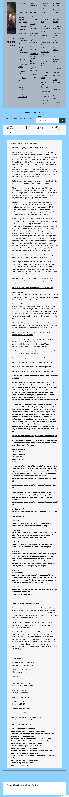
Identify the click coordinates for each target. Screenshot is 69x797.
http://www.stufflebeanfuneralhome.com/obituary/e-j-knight (33, 371)
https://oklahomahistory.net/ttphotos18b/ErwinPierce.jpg (32, 288)
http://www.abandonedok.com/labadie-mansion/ (29, 346)
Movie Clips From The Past (45, 54)
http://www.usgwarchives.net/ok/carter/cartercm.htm (31, 738)
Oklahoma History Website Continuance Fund (23, 38)
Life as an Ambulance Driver (57, 59)
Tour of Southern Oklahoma (33, 26)
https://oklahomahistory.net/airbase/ (24, 760)
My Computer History (56, 19)
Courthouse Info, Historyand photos (45, 94)
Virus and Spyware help (44, 5)
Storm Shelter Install (20, 87)
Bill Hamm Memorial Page (44, 75)
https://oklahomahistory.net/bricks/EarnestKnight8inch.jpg (33, 367)
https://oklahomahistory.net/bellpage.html (38, 733)
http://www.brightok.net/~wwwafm (24, 748)
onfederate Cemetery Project (45, 44)
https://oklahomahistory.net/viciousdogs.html (28, 731)
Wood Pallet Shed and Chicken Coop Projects (34, 58)
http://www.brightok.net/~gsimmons (24, 753)
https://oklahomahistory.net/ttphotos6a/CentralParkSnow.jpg (35, 399)
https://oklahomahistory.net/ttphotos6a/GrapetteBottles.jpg (34, 436)
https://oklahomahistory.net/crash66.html (26, 743)
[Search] (62, 120)
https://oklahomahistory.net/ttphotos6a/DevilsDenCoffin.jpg (34, 511)
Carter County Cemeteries (45, 84)
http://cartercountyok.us (19, 765)
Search (38, 117)
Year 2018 (35, 785)
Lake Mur (33, 33)
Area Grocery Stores (55, 49)
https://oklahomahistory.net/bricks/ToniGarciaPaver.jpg (32, 362)
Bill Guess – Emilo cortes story (45, 28)
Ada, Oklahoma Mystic (56, 96)
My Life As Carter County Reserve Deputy (56, 38)
